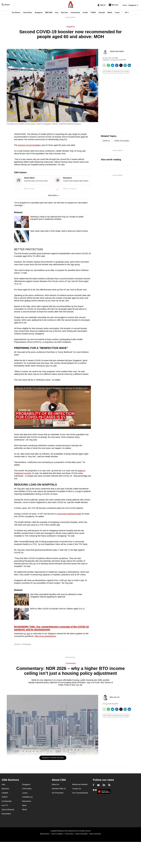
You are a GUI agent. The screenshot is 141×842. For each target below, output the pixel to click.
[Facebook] (116, 66)
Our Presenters (58, 793)
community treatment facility (69, 514)
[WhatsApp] (108, 66)
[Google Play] (94, 791)
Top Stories (16, 12)
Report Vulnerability (81, 834)
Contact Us (76, 789)
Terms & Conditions (57, 834)
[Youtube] (98, 785)
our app (26, 633)
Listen (117, 12)
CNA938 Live (27, 797)
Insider (85, 12)
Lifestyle (101, 12)
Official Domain (44, 834)
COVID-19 (106, 141)
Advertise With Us (59, 789)
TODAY (93, 12)
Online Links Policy (95, 834)
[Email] (125, 66)
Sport (24, 805)
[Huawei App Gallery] (104, 791)
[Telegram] (112, 66)
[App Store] (96, 791)
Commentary (75, 12)
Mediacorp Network (79, 784)
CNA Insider (27, 789)
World (24, 809)
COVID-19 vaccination (121, 141)
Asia (56, 12)
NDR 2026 (48, 12)
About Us (55, 784)
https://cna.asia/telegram (45, 636)
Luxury (24, 793)
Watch (110, 12)
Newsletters (6, 814)
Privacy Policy (69, 834)
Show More (52, 195)
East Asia (64, 12)
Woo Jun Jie (114, 697)
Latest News (27, 12)
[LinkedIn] (129, 66)
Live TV (5, 805)
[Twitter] (121, 66)
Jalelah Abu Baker (117, 51)
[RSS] (109, 785)
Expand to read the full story (53, 758)
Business (5, 789)
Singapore (39, 12)
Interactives (26, 801)
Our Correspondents (80, 793)
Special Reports (8, 809)
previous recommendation (29, 145)
